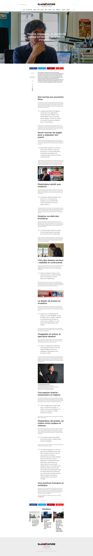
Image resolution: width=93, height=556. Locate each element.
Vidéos (53, 9)
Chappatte (34, 500)
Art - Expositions (46, 31)
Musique (42, 9)
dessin (38, 500)
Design (38, 9)
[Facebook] (19, 4)
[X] (20, 4)
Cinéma (46, 9)
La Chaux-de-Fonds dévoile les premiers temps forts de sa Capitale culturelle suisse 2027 (59, 525)
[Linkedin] (25, 4)
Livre (24, 9)
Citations (49, 9)
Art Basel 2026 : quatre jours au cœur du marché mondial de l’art (47, 524)
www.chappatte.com (41, 496)
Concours (63, 9)
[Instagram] (22, 4)
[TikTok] (23, 4)
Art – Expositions (29, 9)
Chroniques (58, 9)
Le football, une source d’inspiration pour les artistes (35, 522)
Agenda (67, 9)
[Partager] (33, 68)
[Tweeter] (42, 68)
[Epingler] (51, 68)
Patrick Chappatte (43, 500)
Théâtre (34, 9)
